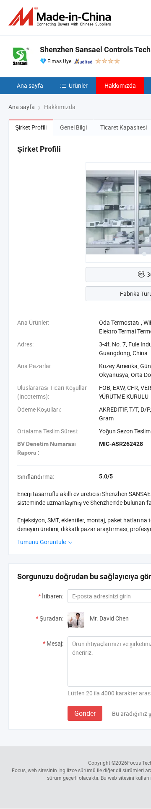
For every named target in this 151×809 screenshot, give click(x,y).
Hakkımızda (120, 85)
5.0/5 (106, 476)
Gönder (85, 713)
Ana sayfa (30, 85)
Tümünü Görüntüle (42, 542)
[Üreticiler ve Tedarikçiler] (61, 16)
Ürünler (78, 85)
